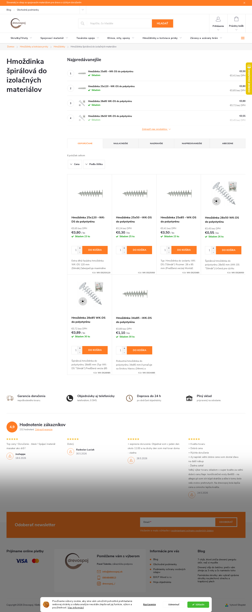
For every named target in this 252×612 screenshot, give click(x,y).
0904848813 (109, 577)
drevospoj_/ (108, 583)
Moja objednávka (162, 582)
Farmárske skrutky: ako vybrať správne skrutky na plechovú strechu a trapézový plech (218, 578)
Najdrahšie (156, 143)
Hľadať (162, 23)
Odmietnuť (173, 604)
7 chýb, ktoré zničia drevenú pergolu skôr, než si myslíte (217, 561)
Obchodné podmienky (28, 9)
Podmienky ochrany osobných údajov (169, 571)
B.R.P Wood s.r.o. (162, 577)
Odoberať (226, 522)
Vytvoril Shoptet (237, 605)
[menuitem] (21, 38)
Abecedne (227, 143)
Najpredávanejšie (192, 143)
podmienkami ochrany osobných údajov (192, 530)
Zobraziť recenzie (43, 429)
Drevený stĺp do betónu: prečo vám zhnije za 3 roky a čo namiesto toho (217, 569)
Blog (9, 9)
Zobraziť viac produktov (155, 129)
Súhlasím (200, 604)
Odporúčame (85, 143)
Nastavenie (149, 604)
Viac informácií (76, 607)
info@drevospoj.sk (112, 571)
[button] (79, 248)
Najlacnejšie (120, 143)
